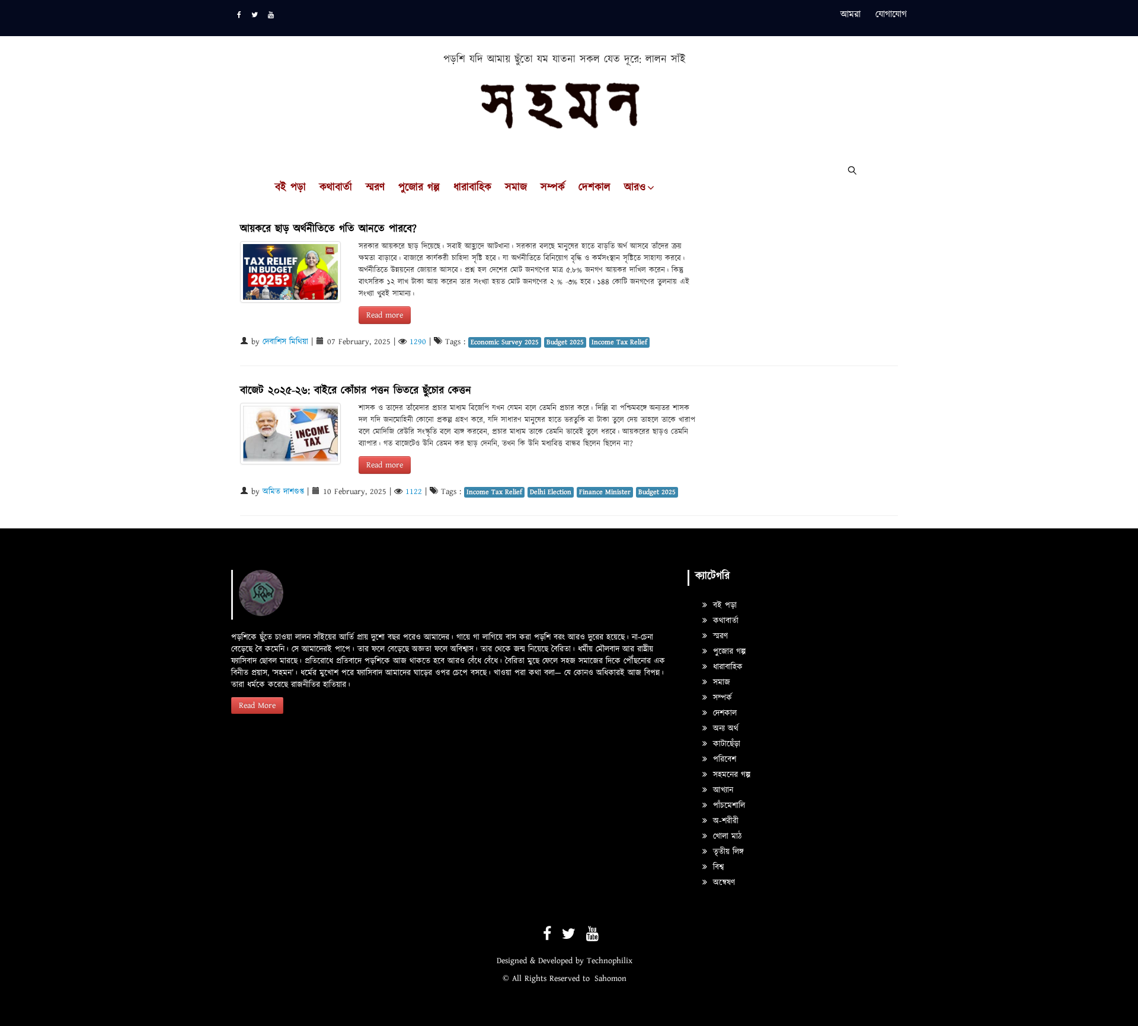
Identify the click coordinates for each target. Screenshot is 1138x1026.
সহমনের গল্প (730, 775)
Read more (384, 315)
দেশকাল (594, 188)
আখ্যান (721, 790)
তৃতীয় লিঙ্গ (727, 852)
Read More (257, 705)
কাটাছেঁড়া (725, 744)
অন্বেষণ (722, 883)
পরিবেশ (723, 759)
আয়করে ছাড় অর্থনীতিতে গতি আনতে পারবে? (328, 229)
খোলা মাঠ (725, 836)
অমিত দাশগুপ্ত (283, 492)
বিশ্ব (717, 867)
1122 (413, 492)
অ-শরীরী (724, 821)
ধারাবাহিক (472, 188)
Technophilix (609, 961)
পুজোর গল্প (419, 188)
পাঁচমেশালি (727, 806)
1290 (418, 342)
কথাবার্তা (335, 188)
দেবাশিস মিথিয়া (285, 342)
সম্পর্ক (553, 188)
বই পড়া (290, 188)
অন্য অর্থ (724, 729)
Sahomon (610, 979)
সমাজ (516, 188)
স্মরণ (375, 188)
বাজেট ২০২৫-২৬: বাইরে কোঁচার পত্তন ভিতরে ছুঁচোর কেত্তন (355, 390)
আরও (634, 188)
